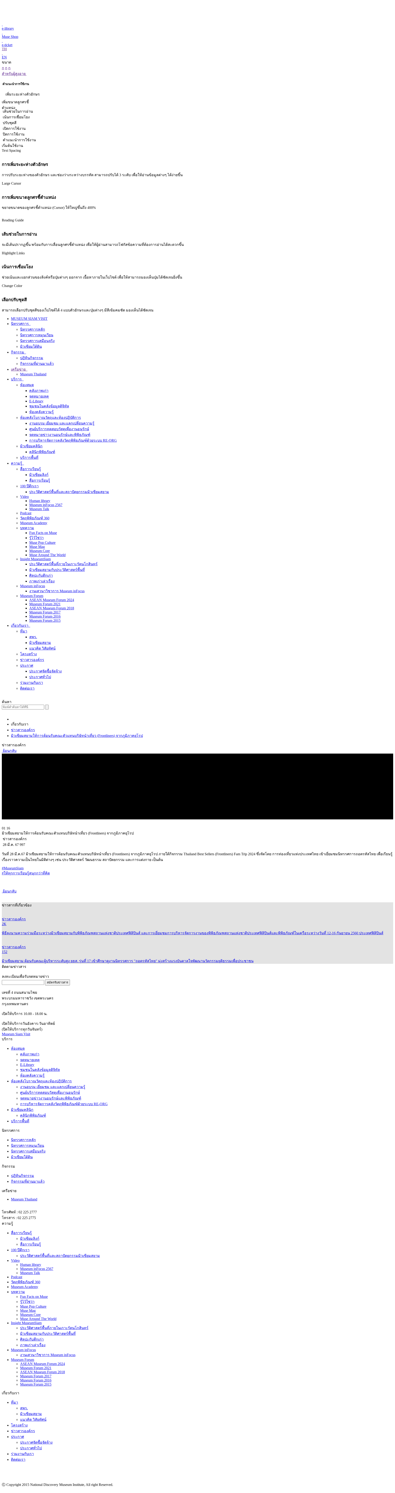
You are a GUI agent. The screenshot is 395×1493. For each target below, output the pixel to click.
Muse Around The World (47, 555)
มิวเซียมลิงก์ (38, 475)
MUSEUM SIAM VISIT (29, 319)
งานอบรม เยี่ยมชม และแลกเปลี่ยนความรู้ (61, 423)
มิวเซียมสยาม (40, 643)
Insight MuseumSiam (35, 559)
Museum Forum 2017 (45, 612)
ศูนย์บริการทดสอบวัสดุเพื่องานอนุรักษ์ (59, 429)
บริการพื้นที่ (29, 458)
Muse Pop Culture (42, 543)
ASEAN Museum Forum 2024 (51, 600)
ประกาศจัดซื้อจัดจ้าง (45, 671)
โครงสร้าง (28, 654)
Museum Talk (39, 509)
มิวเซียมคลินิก (31, 446)
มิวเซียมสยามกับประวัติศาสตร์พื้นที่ (57, 570)
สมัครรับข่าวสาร (57, 982)
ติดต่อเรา (27, 688)
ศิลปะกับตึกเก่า (41, 575)
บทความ (27, 528)
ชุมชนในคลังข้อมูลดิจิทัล (49, 406)
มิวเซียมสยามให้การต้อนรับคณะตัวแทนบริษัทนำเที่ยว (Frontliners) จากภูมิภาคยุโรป (77, 736)
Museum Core (39, 551)
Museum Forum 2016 (45, 616)
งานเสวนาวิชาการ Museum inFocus (57, 591)
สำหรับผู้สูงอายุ (14, 74)
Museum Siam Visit (16, 1034)
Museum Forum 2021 (45, 604)
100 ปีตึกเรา (29, 486)
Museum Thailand (33, 374)
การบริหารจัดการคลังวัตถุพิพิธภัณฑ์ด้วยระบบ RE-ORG (73, 440)
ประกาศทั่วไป (40, 677)
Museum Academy (33, 523)
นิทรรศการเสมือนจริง (37, 341)
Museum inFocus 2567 (45, 505)
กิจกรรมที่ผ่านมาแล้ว (37, 364)
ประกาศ (26, 665)
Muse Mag (37, 547)
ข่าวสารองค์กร (32, 660)
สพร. (33, 637)
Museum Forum (31, 596)
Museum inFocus (32, 586)
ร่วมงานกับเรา (31, 683)
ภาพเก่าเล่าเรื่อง (42, 581)
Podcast (25, 513)
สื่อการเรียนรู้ (30, 469)
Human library (39, 501)
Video (24, 497)
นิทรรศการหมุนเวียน (36, 335)
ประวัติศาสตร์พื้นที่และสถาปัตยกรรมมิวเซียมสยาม (69, 492)
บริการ (17, 379)
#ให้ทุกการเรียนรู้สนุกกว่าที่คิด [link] (26, 873)
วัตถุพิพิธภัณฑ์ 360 (34, 518)
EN (4, 57)
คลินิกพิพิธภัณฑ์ (42, 452)
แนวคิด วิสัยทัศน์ (42, 648)
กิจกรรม (18, 352)
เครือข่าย (19, 369)
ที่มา (23, 631)
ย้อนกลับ (9, 751)
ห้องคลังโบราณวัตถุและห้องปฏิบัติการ (50, 418)
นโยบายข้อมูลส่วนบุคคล (373, 1490)
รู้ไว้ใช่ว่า (36, 538)
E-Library (36, 401)
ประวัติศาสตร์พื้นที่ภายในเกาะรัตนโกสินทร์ (63, 564)
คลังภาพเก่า (38, 391)
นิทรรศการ (20, 324)
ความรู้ (17, 463)
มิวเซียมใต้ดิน (31, 346)
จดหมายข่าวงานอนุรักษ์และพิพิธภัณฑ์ (59, 435)
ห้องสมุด (27, 385)
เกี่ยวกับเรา (20, 625)
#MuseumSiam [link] (13, 868)
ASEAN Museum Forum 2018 (51, 608)
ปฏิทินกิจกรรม (31, 358)
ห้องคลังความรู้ (41, 412)
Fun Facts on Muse (43, 533)
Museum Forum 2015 (45, 620)
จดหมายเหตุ (39, 396)
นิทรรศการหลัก (32, 329)
